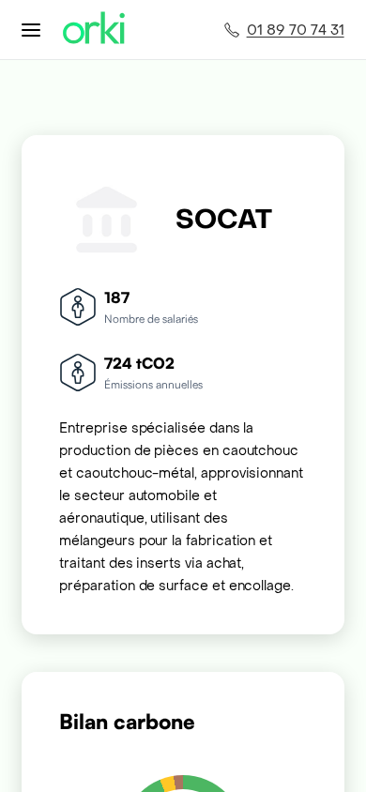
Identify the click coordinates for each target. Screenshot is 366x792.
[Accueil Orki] (94, 29)
